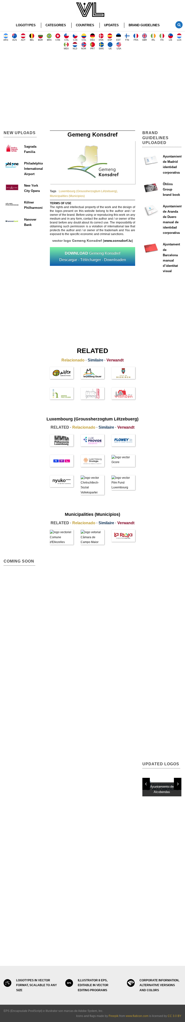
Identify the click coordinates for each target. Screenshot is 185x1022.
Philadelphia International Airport (33, 169)
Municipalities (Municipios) (67, 196)
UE (110, 48)
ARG (5, 40)
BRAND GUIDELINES (144, 25)
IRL (153, 40)
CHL (66, 40)
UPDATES (111, 25)
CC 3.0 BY (174, 1016)
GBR (144, 40)
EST (118, 40)
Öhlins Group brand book (171, 189)
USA (119, 48)
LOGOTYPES (26, 25)
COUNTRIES (85, 25)
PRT (92, 48)
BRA (49, 40)
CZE (75, 40)
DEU (92, 40)
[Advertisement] (92, 92)
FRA (136, 40)
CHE (57, 40)
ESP (110, 40)
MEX (66, 48)
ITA (162, 40)
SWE (101, 48)
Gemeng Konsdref (92, 256)
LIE (170, 40)
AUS (14, 40)
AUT (23, 40)
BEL (32, 40)
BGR (40, 40)
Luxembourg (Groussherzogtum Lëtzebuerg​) (88, 191)
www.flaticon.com (137, 1016)
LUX (179, 40)
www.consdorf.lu (118, 240)
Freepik (114, 1016)
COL (84, 40)
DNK (101, 40)
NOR (83, 48)
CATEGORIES (56, 25)
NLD (75, 48)
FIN (127, 40)
